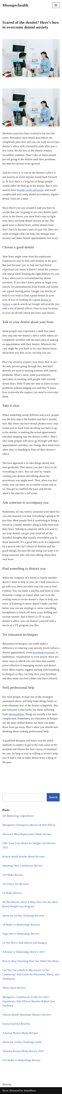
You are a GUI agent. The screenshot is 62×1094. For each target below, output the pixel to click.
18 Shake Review (12, 893)
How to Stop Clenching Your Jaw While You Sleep (30, 961)
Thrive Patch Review (14, 987)
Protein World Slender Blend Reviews (23, 856)
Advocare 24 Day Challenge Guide (22, 1042)
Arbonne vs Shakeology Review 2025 (23, 951)
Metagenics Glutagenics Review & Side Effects (28, 824)
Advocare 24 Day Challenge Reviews (23, 915)
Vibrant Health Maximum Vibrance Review (26, 1014)
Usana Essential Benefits (16, 1023)
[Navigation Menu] (56, 5)
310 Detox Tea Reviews (15, 883)
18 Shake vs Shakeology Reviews (21, 924)
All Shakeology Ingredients (17, 815)
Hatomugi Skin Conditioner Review (22, 865)
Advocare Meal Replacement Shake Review (27, 834)
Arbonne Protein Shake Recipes (20, 1033)
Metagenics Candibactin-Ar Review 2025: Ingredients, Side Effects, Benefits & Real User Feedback (28, 1001)
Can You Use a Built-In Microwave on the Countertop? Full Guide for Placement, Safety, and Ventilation (30, 974)
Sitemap (6, 1084)
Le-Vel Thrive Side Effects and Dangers (24, 942)
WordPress (30, 1090)
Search (53, 797)
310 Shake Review (12, 874)
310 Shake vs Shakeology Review (21, 1060)
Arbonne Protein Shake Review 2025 (23, 1051)
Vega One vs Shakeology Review (20, 933)
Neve (5, 1090)
